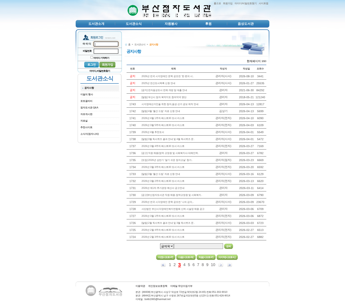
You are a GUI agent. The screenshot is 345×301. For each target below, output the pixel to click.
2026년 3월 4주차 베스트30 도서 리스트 (163, 146)
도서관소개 (96, 23)
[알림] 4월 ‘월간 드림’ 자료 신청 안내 (161, 111)
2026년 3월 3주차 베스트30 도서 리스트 (163, 167)
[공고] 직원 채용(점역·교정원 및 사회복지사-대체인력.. (170, 153)
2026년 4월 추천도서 (153, 132)
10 (213, 264)
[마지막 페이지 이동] (229, 264)
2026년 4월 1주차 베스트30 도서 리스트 (163, 118)
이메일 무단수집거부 (181, 286)
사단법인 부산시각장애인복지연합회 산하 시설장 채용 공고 (173, 209)
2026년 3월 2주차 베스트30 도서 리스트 (163, 181)
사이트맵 (263, 3)
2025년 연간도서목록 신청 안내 (158, 83)
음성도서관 (246, 23)
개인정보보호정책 (157, 286)
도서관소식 (134, 23)
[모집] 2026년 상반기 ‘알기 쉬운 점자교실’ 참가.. (167, 160)
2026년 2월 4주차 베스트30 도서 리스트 (163, 230)
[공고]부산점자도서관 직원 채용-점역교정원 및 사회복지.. (172, 195)
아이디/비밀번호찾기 (246, 3)
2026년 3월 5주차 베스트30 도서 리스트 (163, 125)
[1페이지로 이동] (163, 264)
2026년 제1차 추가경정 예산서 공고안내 (163, 188)
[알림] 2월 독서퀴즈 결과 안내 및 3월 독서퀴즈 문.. (168, 223)
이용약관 (140, 286)
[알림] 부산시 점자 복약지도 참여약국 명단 (164, 97)
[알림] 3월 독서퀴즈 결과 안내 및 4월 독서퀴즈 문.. (168, 139)
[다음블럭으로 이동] (221, 264)
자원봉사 (171, 23)
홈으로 (217, 3)
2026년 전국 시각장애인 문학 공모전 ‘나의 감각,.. (168, 202)
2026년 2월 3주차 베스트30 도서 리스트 (163, 237)
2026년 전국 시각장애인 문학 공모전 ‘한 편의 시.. (168, 76)
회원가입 (228, 3)
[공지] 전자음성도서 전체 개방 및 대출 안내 (164, 90)
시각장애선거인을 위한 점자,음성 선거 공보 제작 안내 (170, 104)
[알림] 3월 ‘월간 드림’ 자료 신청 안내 (161, 174)
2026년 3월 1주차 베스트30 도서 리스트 (163, 216)
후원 (208, 23)
